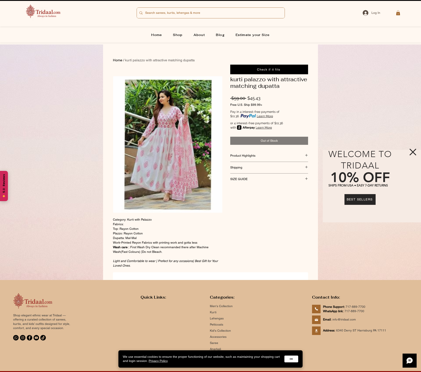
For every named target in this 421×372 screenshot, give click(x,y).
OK (291, 359)
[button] (413, 152)
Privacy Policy (158, 361)
